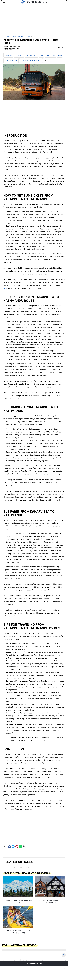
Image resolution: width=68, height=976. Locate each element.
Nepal (60, 55)
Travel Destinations (11, 60)
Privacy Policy (25, 960)
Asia (41, 55)
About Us (4, 960)
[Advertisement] (16, 21)
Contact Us (45, 960)
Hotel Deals (8, 55)
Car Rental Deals (31, 55)
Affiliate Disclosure (35, 960)
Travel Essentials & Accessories (31, 60)
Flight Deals (19, 55)
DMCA (58, 960)
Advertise (52, 960)
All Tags (64, 960)
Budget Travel (50, 55)
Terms (18, 960)
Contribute (12, 960)
